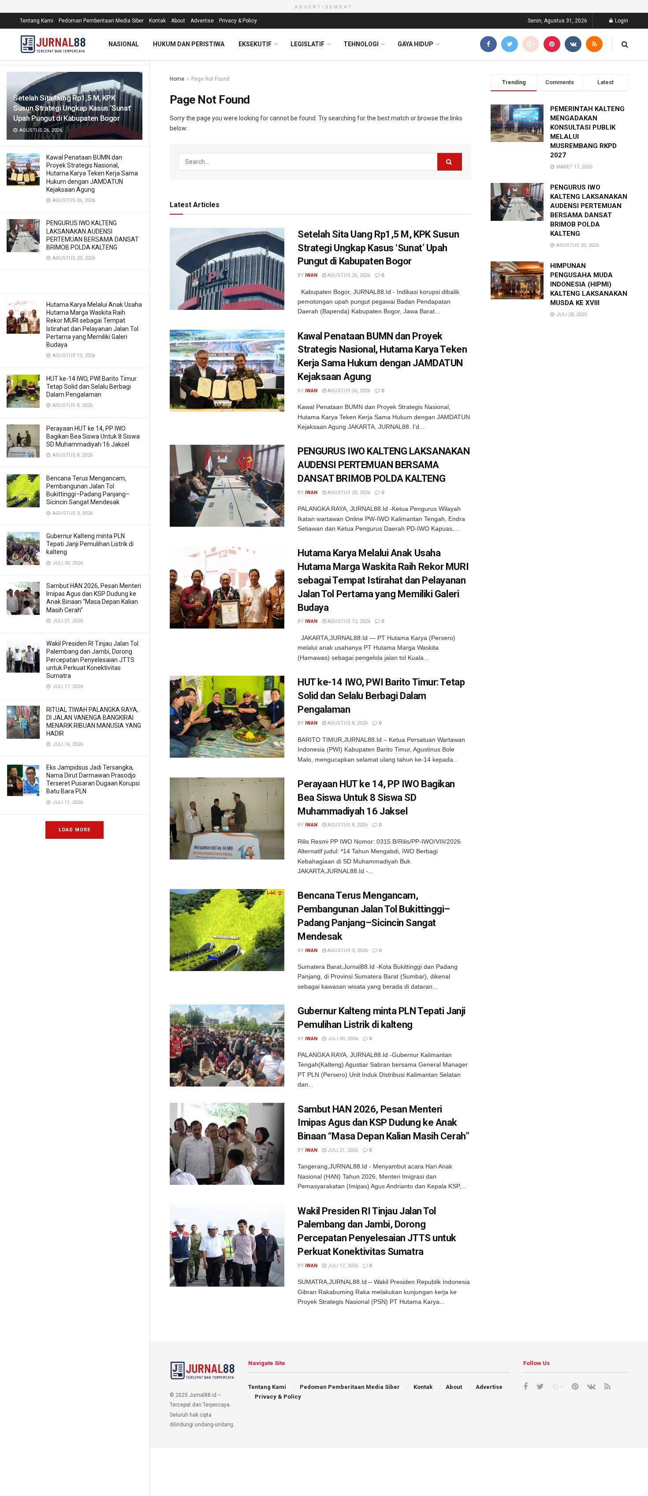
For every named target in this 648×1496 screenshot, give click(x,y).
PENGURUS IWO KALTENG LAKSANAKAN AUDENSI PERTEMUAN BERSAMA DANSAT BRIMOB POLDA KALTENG (383, 465)
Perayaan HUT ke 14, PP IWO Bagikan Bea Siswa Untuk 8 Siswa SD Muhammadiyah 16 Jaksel (93, 436)
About (178, 21)
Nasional (123, 44)
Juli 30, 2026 (342, 1039)
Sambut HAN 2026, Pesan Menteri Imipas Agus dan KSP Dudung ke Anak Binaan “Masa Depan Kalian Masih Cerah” (383, 1123)
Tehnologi (361, 44)
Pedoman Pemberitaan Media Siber (101, 21)
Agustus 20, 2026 (348, 492)
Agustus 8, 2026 (347, 723)
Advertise (202, 21)
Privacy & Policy (238, 21)
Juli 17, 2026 (342, 1266)
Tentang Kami (36, 21)
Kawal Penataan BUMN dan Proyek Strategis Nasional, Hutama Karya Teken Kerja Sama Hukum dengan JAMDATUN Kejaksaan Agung (92, 173)
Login (621, 21)
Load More (74, 830)
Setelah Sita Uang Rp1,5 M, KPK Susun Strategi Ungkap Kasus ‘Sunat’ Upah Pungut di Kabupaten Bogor (72, 108)
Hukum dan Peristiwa (188, 44)
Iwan (311, 275)
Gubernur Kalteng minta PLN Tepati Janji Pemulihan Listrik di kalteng (90, 543)
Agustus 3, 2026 (347, 950)
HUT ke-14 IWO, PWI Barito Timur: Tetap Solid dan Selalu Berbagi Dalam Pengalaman (92, 386)
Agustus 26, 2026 (348, 275)
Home (177, 79)
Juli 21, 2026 (342, 1150)
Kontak (157, 21)
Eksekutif (255, 44)
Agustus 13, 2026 (348, 621)
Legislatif (307, 44)
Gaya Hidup (415, 44)
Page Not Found (210, 79)
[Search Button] (449, 162)
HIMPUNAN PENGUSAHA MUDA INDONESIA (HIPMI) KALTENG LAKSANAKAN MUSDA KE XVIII (588, 284)
